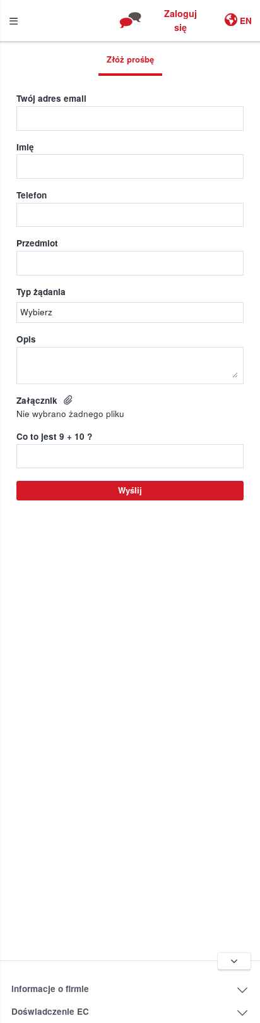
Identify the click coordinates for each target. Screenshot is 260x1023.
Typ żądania (41, 292)
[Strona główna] (130, 20)
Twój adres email (51, 98)
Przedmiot (37, 243)
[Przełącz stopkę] (234, 961)
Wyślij (130, 490)
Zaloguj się (180, 20)
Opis (26, 339)
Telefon (31, 195)
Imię (25, 147)
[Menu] (13, 20)
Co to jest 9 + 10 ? (54, 436)
